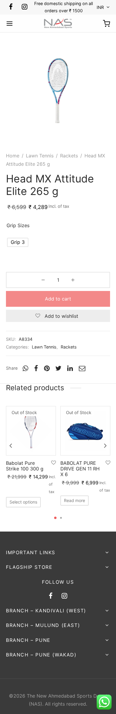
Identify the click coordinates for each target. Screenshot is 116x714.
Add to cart (58, 299)
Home (12, 156)
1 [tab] (55, 518)
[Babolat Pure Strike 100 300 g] (31, 430)
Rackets (69, 156)
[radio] (17, 242)
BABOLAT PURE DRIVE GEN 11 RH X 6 (80, 468)
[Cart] (106, 23)
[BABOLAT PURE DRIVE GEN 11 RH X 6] (85, 430)
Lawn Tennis (40, 156)
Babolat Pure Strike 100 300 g (24, 466)
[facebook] (11, 7)
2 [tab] (61, 518)
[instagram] (24, 7)
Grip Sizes (18, 225)
